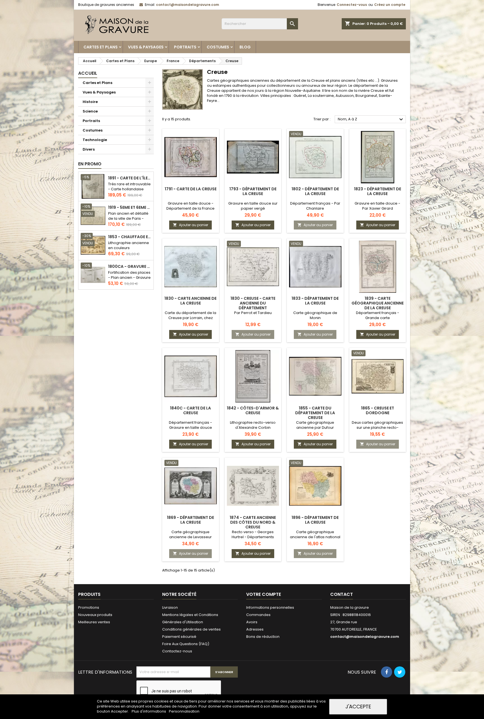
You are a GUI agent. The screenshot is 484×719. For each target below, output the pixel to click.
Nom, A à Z (371, 119)
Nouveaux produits (95, 614)
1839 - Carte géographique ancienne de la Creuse (378, 303)
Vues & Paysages (146, 47)
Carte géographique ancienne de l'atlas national (315, 534)
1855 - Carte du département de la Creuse (315, 412)
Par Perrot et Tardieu (253, 312)
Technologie (95, 139)
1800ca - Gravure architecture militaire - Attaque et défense (129, 266)
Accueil (87, 73)
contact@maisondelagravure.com (187, 4)
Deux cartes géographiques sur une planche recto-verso (377, 427)
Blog (245, 47)
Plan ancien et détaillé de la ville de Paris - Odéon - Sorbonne (128, 218)
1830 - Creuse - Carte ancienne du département (253, 303)
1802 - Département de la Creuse (315, 191)
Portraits (185, 47)
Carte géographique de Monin (315, 315)
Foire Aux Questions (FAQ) (185, 644)
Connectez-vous (352, 4)
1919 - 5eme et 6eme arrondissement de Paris (129, 207)
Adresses (255, 629)
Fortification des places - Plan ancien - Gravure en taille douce (129, 277)
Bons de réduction (263, 636)
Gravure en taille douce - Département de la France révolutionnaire (190, 208)
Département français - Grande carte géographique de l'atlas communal (377, 320)
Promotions (88, 607)
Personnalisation (184, 711)
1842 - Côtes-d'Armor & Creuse (253, 410)
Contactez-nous (177, 651)
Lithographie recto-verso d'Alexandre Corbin (253, 425)
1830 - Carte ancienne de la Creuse (190, 301)
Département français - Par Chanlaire (315, 206)
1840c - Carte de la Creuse (190, 410)
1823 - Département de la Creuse (377, 191)
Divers (89, 149)
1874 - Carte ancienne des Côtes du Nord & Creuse (253, 522)
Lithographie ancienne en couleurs (128, 245)
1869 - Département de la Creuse (190, 520)
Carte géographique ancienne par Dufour (315, 425)
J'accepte (358, 706)
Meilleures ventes (94, 622)
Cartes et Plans (100, 47)
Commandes (258, 614)
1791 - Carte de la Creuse (191, 189)
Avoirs (251, 622)
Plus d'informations (149, 711)
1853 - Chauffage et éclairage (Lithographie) (129, 237)
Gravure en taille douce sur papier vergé (253, 206)
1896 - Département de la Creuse (315, 520)
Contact (341, 594)
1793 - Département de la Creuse (252, 191)
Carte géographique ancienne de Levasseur (190, 534)
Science (90, 111)
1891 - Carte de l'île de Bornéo (129, 178)
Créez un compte (389, 4)
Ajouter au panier (190, 225)
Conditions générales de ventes (191, 629)
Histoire (90, 101)
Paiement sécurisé (179, 636)
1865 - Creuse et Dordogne (377, 410)
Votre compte (263, 594)
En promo (89, 164)
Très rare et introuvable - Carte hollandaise (129, 186)
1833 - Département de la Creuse (315, 301)
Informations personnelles (270, 607)
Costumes (218, 47)
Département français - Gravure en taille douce (190, 425)
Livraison (170, 607)
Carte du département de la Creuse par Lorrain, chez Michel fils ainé (190, 317)
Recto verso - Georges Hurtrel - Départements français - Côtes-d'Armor (253, 537)
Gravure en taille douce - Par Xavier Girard (377, 206)
